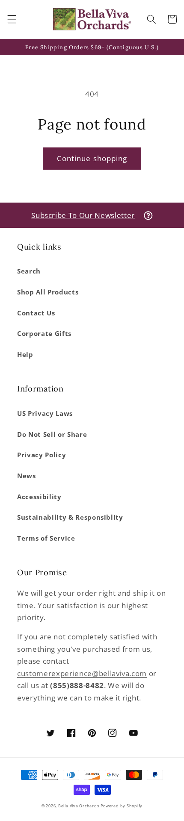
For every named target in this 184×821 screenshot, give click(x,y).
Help (25, 354)
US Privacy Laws (45, 413)
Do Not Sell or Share (52, 434)
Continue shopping (92, 158)
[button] (11, 19)
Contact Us (36, 313)
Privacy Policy (41, 454)
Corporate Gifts (44, 333)
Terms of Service (46, 538)
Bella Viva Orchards (78, 806)
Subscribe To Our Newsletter (83, 215)
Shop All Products (47, 292)
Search (29, 271)
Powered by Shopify (121, 806)
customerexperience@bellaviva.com (82, 673)
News (26, 475)
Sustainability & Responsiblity (70, 517)
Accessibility (39, 496)
